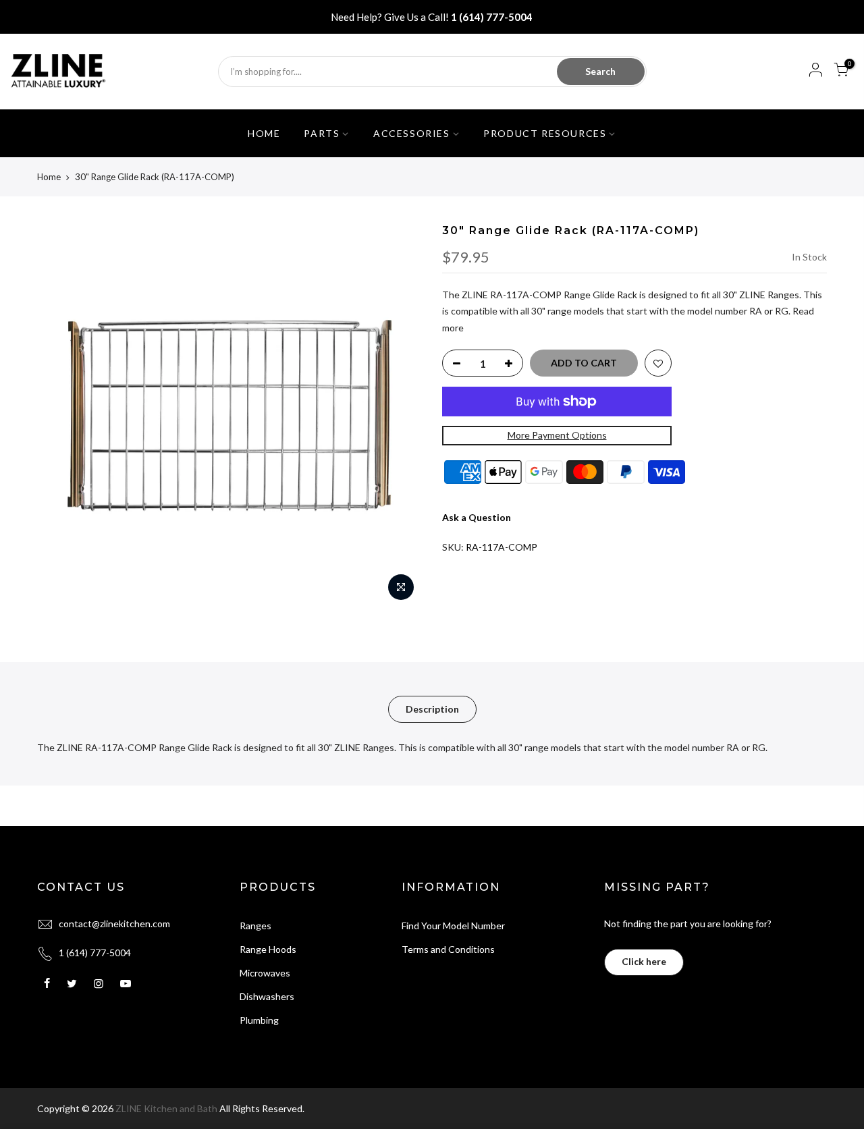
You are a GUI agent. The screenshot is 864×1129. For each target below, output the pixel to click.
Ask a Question (476, 517)
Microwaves (265, 973)
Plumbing (259, 1020)
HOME (264, 133)
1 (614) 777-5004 (492, 17)
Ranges (255, 925)
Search (600, 71)
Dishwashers (267, 996)
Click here (644, 961)
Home (49, 176)
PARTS (322, 133)
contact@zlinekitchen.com (114, 923)
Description (432, 709)
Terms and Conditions (448, 949)
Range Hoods (268, 949)
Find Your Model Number (453, 925)
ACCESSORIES (411, 133)
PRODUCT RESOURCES (544, 133)
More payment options (557, 435)
